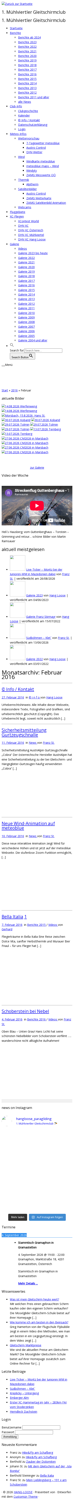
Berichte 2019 (27, 60)
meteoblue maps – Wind (42, 166)
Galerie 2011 (26, 308)
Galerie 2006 (26, 331)
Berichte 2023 (27, 42)
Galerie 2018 (26, 276)
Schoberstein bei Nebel (25, 1011)
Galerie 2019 (26, 271)
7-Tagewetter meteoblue (43, 143)
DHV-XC (23, 226)
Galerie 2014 (26, 294)
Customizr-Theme (26, 1497)
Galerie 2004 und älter (32, 340)
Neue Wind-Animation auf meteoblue (28, 826)
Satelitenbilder (27, 189)
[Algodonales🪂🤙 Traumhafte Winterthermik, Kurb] (37, 1160)
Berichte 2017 (27, 69)
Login (21, 129)
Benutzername (12, 1427)
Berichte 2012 (27, 92)
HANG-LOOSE (23, 1492)
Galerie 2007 (26, 327)
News (33, 743)
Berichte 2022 (27, 47)
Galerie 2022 (26, 258)
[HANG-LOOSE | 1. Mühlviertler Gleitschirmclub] (17, 4)
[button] (12, 346)
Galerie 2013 (26, 299)
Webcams (24, 207)
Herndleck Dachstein (23, 1412)
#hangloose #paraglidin (17, 1176)
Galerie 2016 (26, 285)
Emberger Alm (19, 1398)
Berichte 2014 (27, 83)
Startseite (16, 28)
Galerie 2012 (26, 304)
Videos (22, 249)
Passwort (8, 1432)
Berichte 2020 (27, 56)
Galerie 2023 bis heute (33, 253)
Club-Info (16, 106)
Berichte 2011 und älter (33, 97)
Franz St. (63, 638)
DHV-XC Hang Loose (32, 239)
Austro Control (36, 148)
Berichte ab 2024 (29, 37)
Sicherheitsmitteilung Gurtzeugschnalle (24, 732)
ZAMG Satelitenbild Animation (46, 203)
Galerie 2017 (26, 281)
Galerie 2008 (26, 322)
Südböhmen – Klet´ (38, 638)
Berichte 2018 (27, 65)
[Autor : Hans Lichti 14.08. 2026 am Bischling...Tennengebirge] (19, 411)
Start (5, 390)
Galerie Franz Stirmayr (41, 617)
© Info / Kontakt (29, 120)
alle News (24, 102)
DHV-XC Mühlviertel (31, 235)
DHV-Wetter (34, 152)
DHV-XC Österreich (30, 230)
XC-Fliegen (17, 216)
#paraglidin (9, 1136)
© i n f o (34, 697)
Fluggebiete (17, 212)
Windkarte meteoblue (40, 161)
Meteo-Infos (18, 134)
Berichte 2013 (27, 88)
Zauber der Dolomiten (41, 1461)
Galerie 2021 (26, 262)
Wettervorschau (28, 138)
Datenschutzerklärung (32, 125)
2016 (14, 390)
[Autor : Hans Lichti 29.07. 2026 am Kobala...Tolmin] (15, 424)
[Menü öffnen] (3, 365)
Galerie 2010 (26, 313)
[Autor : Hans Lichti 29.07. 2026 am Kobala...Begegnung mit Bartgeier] (15, 429)
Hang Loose (57, 595)
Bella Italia (12, 916)
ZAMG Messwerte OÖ (41, 175)
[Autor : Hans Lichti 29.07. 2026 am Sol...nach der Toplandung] (45, 420)
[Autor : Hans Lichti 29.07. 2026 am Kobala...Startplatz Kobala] (44, 424)
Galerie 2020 (26, 267)
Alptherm (32, 184)
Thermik (23, 180)
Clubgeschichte (28, 111)
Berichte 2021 (27, 51)
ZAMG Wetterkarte (38, 198)
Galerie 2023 (34, 595)
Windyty (31, 170)
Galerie (14, 244)
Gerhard (7, 929)
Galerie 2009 (26, 317)
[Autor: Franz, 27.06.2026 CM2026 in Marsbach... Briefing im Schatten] (25, 452)
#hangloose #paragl (15, 1196)
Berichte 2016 (27, 74)
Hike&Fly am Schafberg (37, 1452)
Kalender (24, 115)
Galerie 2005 (26, 336)
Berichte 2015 (27, 79)
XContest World (28, 221)
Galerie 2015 (26, 290)
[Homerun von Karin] (23, 415)
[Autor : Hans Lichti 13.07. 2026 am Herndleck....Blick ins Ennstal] (45, 429)
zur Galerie (37, 467)
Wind (21, 157)
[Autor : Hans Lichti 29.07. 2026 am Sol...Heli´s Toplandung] (16, 420)
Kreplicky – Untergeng (24, 1393)
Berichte (15, 33)
